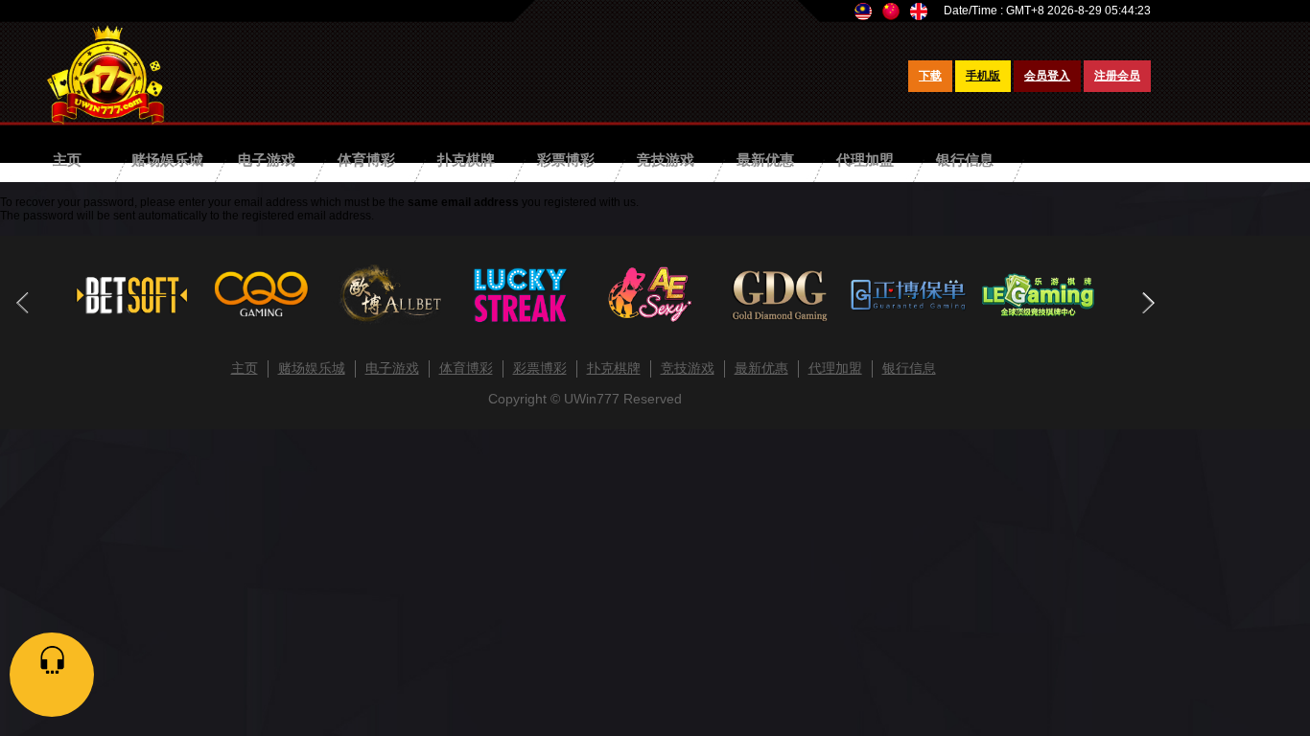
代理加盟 (865, 159)
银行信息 (965, 159)
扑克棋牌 (466, 159)
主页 (67, 159)
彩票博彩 (566, 159)
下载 (930, 75)
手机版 (983, 75)
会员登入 (1047, 75)
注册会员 (1117, 75)
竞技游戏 (665, 159)
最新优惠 (765, 159)
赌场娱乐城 (167, 159)
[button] (1147, 303)
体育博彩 (366, 159)
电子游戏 (266, 159)
